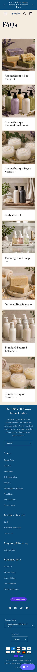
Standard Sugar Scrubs (14, 395)
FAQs (6, 522)
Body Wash (11, 215)
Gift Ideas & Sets (11, 477)
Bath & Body (9, 460)
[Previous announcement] (4, 5)
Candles (7, 466)
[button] (5, 14)
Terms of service (19, 667)
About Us (8, 567)
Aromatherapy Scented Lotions (15, 124)
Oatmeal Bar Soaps (17, 304)
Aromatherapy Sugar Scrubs (18, 170)
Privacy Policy (9, 572)
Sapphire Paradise (17, 660)
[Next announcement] (33, 5)
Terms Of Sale (9, 578)
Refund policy (16, 663)
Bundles (7, 483)
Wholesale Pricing (11, 589)
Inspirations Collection (13, 488)
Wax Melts (8, 494)
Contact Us (8, 533)
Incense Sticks (10, 500)
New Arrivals (9, 505)
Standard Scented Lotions (16, 349)
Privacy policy (28, 663)
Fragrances (8, 471)
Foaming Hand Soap (17, 258)
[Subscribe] (30, 443)
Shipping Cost (10, 550)
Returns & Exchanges (12, 527)
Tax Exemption (10, 583)
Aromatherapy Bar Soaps (16, 77)
